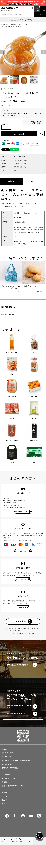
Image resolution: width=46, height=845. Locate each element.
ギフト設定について (21, 579)
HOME (3, 24)
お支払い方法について (21, 551)
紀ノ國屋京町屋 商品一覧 (16, 714)
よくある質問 (20, 621)
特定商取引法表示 (7, 764)
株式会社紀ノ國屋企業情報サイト (19, 665)
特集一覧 (4, 800)
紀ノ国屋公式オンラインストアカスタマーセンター (16, 760)
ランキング (5, 796)
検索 (41, 14)
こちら (32, 633)
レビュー (34, 181)
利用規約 (4, 749)
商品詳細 (11, 181)
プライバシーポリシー (8, 753)
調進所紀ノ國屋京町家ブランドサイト (19, 706)
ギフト (4, 803)
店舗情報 (4, 782)
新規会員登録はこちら (21, 511)
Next (43, 52)
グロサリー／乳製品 (11, 24)
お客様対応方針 (6, 756)
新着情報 (4, 792)
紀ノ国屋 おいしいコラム (9, 778)
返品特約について (21, 607)
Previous (2, 52)
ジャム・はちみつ (22, 24)
